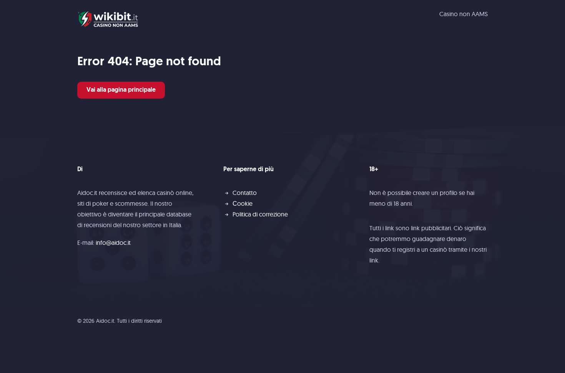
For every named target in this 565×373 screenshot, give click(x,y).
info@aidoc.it (113, 242)
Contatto (245, 192)
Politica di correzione (260, 214)
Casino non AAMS (463, 14)
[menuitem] (463, 14)
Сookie (243, 203)
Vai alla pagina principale (121, 90)
